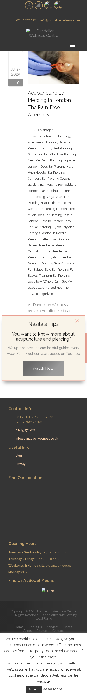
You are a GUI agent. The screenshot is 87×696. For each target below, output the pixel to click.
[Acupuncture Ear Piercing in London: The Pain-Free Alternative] (16, 58)
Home (19, 627)
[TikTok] (47, 591)
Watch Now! (43, 368)
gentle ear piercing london (47, 209)
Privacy (21, 464)
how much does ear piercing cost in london (51, 215)
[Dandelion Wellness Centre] (43, 33)
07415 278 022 (26, 20)
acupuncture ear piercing (51, 136)
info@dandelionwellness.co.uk (60, 20)
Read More (53, 689)
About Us (35, 627)
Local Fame (43, 618)
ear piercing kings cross (45, 197)
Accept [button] (34, 689)
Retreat (42, 630)
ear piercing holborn (55, 190)
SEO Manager (43, 130)
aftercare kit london (42, 142)
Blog (19, 455)
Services (52, 627)
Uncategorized (42, 294)
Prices (68, 627)
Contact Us (60, 630)
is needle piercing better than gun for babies (48, 239)
